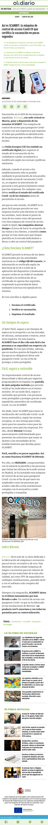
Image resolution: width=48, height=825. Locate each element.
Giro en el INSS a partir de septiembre (29, 9)
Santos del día (27, 17)
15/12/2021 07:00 (9, 101)
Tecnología (7, 624)
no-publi (26, 622)
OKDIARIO (6, 98)
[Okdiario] (24, 3)
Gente (17, 17)
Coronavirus (16, 622)
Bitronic (18, 117)
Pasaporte (36, 622)
